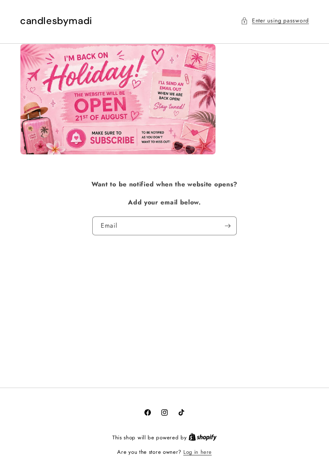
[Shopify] (203, 437)
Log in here (197, 452)
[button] (275, 21)
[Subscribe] (227, 225)
